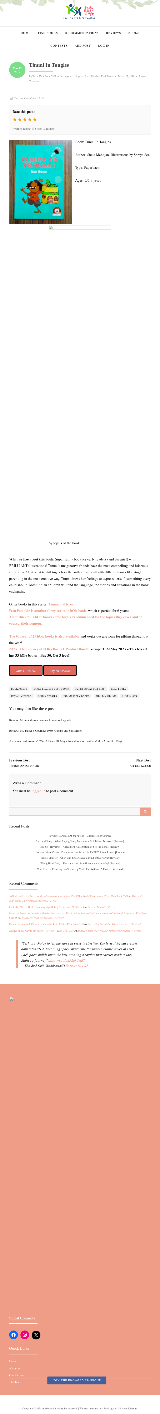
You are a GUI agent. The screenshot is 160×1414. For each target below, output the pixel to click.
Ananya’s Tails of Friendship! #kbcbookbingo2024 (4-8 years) (110, 930)
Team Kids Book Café (44, 76)
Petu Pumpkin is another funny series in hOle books (48, 610)
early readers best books (51, 688)
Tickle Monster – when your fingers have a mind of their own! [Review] (80, 858)
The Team (15, 1382)
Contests (59, 46)
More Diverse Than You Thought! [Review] (41, 917)
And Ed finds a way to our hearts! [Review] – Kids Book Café (41, 930)
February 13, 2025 (77, 965)
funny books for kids (90, 688)
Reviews (113, 33)
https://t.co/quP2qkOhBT (66, 960)
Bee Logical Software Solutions (121, 1408)
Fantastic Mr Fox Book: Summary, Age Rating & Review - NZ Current (46, 907)
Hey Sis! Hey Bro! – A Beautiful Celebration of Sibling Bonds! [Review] (80, 847)
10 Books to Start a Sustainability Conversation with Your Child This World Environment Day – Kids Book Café (68, 896)
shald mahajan (106, 696)
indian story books (76, 696)
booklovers (19, 688)
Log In (104, 46)
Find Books (48, 33)
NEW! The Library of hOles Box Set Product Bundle (49, 648)
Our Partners (17, 1375)
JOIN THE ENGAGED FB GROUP (76, 1380)
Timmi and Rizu (61, 604)
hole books (118, 688)
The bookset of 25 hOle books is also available (44, 636)
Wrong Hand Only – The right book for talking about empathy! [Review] (80, 863)
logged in (38, 790)
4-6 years (68, 76)
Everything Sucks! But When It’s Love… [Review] (114, 924)
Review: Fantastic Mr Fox (101, 907)
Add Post (83, 46)
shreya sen (129, 696)
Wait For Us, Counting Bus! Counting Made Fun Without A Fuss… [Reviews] (80, 869)
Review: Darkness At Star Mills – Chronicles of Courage (80, 835)
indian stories (47, 696)
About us (14, 1368)
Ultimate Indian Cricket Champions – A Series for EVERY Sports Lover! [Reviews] (80, 852)
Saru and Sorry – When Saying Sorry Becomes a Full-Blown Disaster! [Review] (80, 841)
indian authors (21, 696)
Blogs (133, 33)
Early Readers (92, 76)
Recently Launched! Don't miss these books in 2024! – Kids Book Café (46, 924)
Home (26, 33)
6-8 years (79, 76)
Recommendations (82, 33)
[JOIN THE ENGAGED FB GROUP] (80, 1399)
